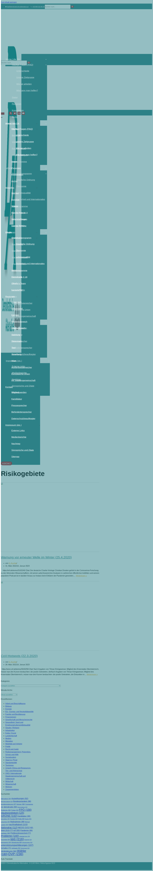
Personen (16, 168)
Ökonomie (21, 250)
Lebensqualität (23, 257)
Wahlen (15, 193)
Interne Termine (18, 226)
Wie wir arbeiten (23, 148)
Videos (14, 206)
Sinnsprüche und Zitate (22, 450)
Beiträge (15, 200)
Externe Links (18, 430)
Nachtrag (15, 443)
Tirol (13, 348)
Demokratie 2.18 (19, 277)
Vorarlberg (16, 354)
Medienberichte (18, 437)
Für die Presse (18, 213)
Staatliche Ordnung (25, 244)
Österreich (16, 302)
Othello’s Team (18, 283)
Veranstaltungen (19, 219)
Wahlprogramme (19, 270)
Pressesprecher (19, 405)
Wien (13, 361)
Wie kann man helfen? (27, 155)
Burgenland (17, 308)
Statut (14, 161)
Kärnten (15, 315)
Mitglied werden (19, 392)
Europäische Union (20, 374)
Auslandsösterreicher (21, 367)
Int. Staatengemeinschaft (23, 380)
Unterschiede (22, 135)
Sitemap (15, 456)
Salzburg (15, 335)
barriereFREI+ (18, 290)
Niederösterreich (19, 321)
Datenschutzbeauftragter (23, 418)
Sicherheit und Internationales (28, 263)
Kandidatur (16, 399)
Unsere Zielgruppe (25, 141)
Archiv (14, 181)
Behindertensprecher (21, 412)
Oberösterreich (18, 328)
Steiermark (16, 341)
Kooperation (17, 174)
